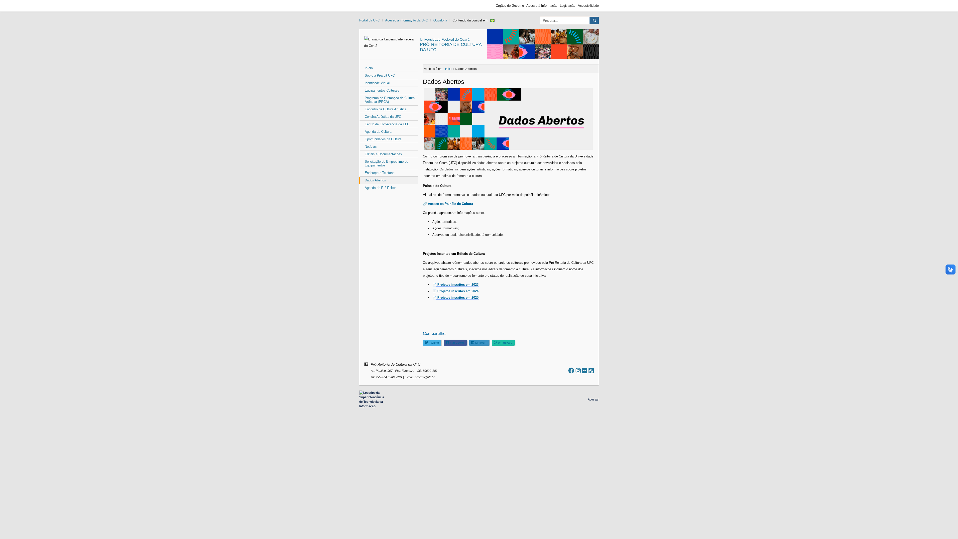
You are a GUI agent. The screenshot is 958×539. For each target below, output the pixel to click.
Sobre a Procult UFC (380, 75)
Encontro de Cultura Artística (385, 109)
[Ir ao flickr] (584, 370)
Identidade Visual (377, 83)
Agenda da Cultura (378, 132)
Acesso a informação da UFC (406, 20)
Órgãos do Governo (510, 5)
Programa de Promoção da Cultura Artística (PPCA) (390, 100)
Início (369, 68)
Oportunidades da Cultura (383, 139)
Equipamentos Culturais (382, 90)
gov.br (368, 5)
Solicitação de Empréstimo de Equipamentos (386, 163)
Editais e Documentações (383, 154)
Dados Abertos (375, 180)
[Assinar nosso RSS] (591, 370)
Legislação (567, 5)
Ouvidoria (440, 20)
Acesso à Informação (541, 5)
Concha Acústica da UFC (383, 117)
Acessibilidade (588, 5)
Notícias (371, 146)
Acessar (593, 399)
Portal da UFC (369, 20)
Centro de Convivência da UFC (387, 124)
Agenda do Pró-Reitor (380, 188)
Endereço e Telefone (379, 173)
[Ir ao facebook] (571, 370)
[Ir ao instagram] (578, 370)
